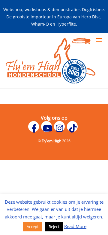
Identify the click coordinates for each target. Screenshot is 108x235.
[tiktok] (73, 126)
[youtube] (47, 126)
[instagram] (60, 126)
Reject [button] (54, 226)
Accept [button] (33, 226)
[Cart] (87, 41)
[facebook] (34, 126)
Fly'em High (51, 141)
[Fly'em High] (50, 81)
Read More (75, 226)
